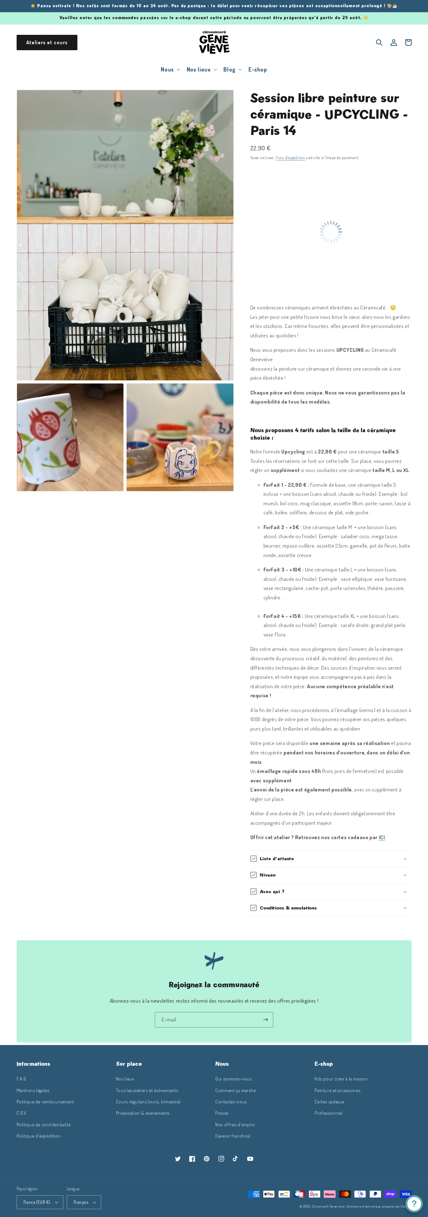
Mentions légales (33, 1090)
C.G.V (22, 1113)
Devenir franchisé (232, 1136)
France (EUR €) (36, 1202)
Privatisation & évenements (143, 1113)
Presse (221, 1113)
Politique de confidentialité (44, 1124)
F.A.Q (21, 1078)
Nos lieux (125, 1078)
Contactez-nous (231, 1101)
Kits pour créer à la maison (341, 1078)
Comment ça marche (235, 1090)
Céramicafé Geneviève (328, 1206)
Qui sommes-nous (233, 1078)
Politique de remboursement (45, 1101)
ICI (382, 837)
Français (81, 1202)
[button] (170, 69)
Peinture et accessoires (338, 1090)
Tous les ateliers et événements (147, 1090)
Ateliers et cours (47, 42)
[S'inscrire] (265, 1019)
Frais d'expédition (290, 157)
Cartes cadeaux (329, 1101)
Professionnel (328, 1113)
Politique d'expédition (39, 1136)
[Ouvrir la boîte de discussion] (414, 1204)
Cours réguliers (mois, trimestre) (148, 1101)
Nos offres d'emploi (235, 1124)
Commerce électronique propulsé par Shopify (379, 1206)
